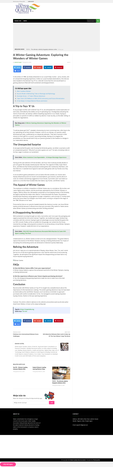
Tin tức (24, 311)
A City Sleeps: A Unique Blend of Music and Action (32, 101)
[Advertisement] (56, 36)
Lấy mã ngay (8, 464)
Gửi (52, 402)
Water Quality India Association (78, 460)
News (25, 21)
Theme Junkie (96, 460)
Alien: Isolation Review (24, 91)
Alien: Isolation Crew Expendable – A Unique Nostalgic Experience (44, 157)
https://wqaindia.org (27, 309)
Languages (31, 1)
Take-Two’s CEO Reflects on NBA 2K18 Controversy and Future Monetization (40, 98)
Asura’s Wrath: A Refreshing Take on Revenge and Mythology (36, 94)
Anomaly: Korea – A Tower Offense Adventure (31, 96)
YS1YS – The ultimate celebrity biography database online (41, 49)
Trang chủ (17, 21)
